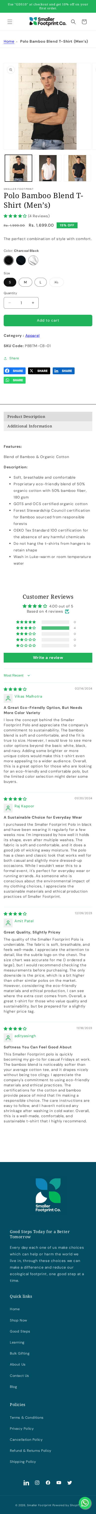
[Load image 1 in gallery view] (18, 168)
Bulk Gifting (20, 1353)
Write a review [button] (48, 657)
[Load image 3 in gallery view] (77, 168)
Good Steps (20, 1331)
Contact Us (19, 1375)
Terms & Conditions (27, 1417)
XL (59, 283)
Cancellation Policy (26, 1439)
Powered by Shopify (66, 1505)
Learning (17, 1342)
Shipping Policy (23, 1461)
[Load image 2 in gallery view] (48, 168)
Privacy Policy (22, 1428)
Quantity (10, 293)
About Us (18, 1364)
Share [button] (14, 358)
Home (9, 41)
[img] (15, 689)
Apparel (32, 335)
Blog (13, 1386)
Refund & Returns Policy (30, 1450)
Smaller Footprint (39, 1505)
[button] (9, 21)
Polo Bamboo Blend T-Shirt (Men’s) (54, 41)
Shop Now (18, 1320)
